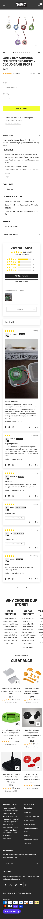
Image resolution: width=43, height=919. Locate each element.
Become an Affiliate (31, 840)
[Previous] (4, 52)
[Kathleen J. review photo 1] (21, 369)
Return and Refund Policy (30, 830)
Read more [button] (8, 418)
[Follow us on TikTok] (26, 884)
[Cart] (39, 5)
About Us (27, 812)
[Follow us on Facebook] (5, 884)
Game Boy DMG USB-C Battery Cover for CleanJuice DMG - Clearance (11, 778)
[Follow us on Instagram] (15, 884)
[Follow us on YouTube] (20, 884)
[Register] (37, 863)
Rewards (27, 836)
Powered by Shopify (24, 893)
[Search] (8, 5)
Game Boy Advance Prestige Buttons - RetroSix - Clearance (32, 691)
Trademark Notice (10, 234)
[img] (9, 331)
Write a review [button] (21, 276)
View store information (13, 124)
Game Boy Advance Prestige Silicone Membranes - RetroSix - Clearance (32, 734)
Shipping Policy (29, 825)
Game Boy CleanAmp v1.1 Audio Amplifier (19, 201)
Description (8, 136)
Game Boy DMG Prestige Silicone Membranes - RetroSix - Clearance (32, 776)
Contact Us (28, 808)
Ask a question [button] (21, 282)
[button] (11, 259)
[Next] (39, 52)
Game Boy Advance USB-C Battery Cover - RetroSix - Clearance (11, 691)
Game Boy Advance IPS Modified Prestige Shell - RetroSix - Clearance (11, 732)
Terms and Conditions (31, 816)
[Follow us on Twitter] (10, 884)
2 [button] (20, 588)
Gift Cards (27, 844)
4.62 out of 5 (27, 252)
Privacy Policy (29, 820)
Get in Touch (28, 647)
